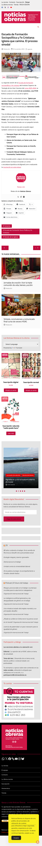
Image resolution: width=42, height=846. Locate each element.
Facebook (2, 7)
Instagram (8, 7)
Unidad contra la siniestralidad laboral (17, 566)
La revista (5, 2)
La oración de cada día (13, 475)
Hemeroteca (6, 788)
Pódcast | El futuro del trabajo (16, 583)
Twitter (5, 7)
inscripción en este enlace (12, 167)
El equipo (5, 770)
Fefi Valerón (11, 484)
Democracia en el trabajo (12, 562)
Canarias (7, 226)
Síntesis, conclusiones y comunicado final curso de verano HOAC (19, 320)
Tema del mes (8, 658)
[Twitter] (18, 197)
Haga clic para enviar (14, 519)
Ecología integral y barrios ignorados (16, 557)
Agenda (29, 49)
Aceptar (16, 838)
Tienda (16, 5)
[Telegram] (24, 197)
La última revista (7, 5)
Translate (19, 348)
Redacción (7, 49)
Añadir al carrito (10, 390)
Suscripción (20, 2)
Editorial (6, 651)
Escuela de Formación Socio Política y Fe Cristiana (17, 231)
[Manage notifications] (37, 842)
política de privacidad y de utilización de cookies (20, 822)
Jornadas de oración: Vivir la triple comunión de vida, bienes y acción (18, 284)
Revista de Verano (28, 475)
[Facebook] (21, 197)
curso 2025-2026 (30, 88)
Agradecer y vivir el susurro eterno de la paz (20, 480)
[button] (16, 491)
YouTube (11, 7)
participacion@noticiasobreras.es (15, 675)
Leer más (11, 433)
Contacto (12, 2)
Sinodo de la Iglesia (11, 237)
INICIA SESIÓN (24, 5)
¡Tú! (6, 545)
